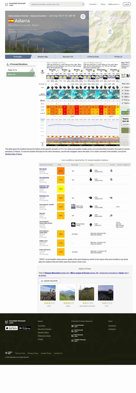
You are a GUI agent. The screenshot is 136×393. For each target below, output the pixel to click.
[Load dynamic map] (110, 32)
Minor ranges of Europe (18, 16)
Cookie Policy (46, 353)
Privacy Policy (33, 353)
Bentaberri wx (44, 196)
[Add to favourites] (83, 16)
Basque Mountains (38, 16)
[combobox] (57, 4)
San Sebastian (44, 177)
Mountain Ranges (44, 329)
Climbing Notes (93, 56)
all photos (42, 275)
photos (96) (84, 273)
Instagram (112, 329)
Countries (41, 325)
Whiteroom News (44, 336)
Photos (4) (118, 56)
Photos (103, 4)
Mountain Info (68, 56)
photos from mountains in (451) (114, 273)
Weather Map (43, 56)
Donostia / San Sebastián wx (44, 186)
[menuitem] (17, 57)
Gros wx (42, 213)
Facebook (112, 325)
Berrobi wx (43, 169)
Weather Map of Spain (13, 154)
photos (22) (57, 273)
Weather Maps (43, 332)
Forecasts (92, 4)
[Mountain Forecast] (15, 4)
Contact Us (58, 353)
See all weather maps (42, 94)
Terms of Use (20, 353)
